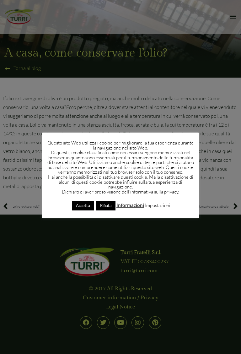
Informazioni (130, 205)
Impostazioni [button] (157, 205)
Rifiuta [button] (106, 205)
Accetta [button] (83, 205)
